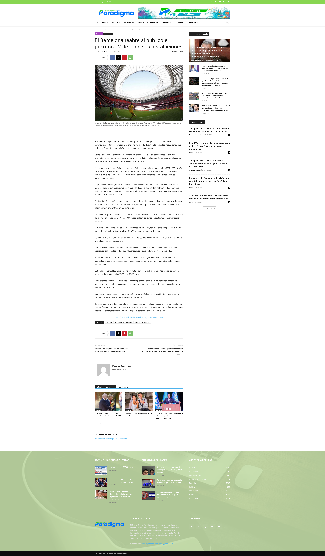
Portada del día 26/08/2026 (121, 467)
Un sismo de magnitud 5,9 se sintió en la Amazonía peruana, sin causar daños (112, 350)
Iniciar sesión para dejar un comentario (111, 439)
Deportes (166, 22)
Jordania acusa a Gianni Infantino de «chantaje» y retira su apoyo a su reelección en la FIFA (169, 415)
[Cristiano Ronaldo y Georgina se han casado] (139, 401)
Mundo (115, 22)
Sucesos (181, 22)
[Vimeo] (220, 2)
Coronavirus (119, 322)
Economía (129, 22)
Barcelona (109, 322)
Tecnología (194, 22)
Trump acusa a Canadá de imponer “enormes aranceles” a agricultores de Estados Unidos (208, 163)
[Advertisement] (139, 133)
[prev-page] (96, 423)
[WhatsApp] (130, 57)
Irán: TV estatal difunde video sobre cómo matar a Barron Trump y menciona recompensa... (209, 146)
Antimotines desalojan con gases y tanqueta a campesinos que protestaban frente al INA (215, 95)
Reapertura (146, 322)
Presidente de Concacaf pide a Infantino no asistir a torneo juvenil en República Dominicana (209, 181)
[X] (216, 2)
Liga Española (108, 34)
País (104, 22)
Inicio (96, 30)
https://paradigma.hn (119, 370)
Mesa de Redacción (197, 60)
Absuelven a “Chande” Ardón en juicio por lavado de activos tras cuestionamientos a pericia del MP (216, 108)
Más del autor (123, 387)
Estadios (129, 322)
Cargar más (209, 208)
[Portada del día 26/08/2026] (101, 470)
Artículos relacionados (105, 387)
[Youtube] (228, 2)
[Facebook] (212, 2)
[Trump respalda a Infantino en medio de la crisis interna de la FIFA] (108, 401)
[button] (227, 23)
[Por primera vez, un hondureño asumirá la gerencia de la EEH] (148, 483)
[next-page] (100, 423)
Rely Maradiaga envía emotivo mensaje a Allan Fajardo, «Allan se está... (169, 469)
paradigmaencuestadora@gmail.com (157, 544)
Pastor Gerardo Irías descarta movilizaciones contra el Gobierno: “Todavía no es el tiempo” (215, 68)
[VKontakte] (224, 2)
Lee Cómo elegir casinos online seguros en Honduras (139, 317)
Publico (137, 322)
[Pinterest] (124, 57)
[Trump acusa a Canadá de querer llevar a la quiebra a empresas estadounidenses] (101, 482)
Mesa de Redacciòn (104, 52)
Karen (191, 152)
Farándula (152, 22)
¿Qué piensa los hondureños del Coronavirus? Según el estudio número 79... (169, 494)
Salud (141, 22)
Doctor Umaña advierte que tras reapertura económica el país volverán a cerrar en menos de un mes (162, 351)
